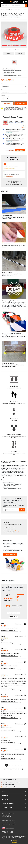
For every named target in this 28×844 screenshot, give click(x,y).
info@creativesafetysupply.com (14, 184)
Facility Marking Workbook (11, 532)
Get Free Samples (10, 554)
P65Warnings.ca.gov (8, 110)
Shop (3, 791)
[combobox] (14, 5)
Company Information (8, 803)
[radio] (20, 594)
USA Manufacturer (10, 828)
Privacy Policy (5, 836)
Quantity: (3, 95)
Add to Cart (22, 103)
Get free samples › (8, 176)
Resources (5, 799)
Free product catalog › (9, 168)
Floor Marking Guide (10, 530)
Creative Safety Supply (13, 837)
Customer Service (7, 807)
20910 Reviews (9, 600)
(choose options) (9, 132)
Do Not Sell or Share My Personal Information (16, 836)
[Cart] (26, 2)
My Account (5, 795)
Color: (2, 84)
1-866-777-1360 (13, 182)
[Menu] (2, 2)
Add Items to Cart (20, 150)
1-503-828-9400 (11, 822)
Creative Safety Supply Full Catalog (12, 524)
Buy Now (6, 103)
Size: (2, 90)
